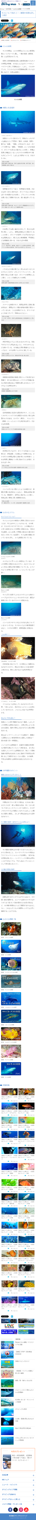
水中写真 (8, 9)
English (25, 1)
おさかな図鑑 (17, 9)
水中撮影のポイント (26, 40)
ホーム (2, 9)
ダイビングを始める (9, 1494)
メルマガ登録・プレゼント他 (12, 1504)
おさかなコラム (15, 40)
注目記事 (5, 1475)
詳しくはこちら (14, 1100)
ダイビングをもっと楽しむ (11, 1499)
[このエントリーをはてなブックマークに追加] (12, 21)
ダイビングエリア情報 (9, 1489)
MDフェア (5, 1480)
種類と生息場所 (5, 40)
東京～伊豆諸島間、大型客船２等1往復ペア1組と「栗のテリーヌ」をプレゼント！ (22, 1458)
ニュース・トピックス (9, 1484)
